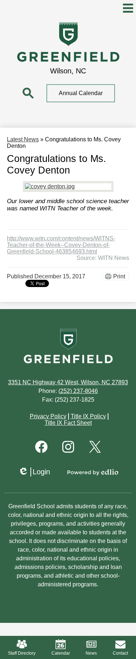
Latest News (23, 139)
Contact (120, 653)
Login (34, 472)
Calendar (60, 653)
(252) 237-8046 (78, 391)
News (91, 653)
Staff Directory (22, 653)
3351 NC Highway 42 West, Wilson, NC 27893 (68, 382)
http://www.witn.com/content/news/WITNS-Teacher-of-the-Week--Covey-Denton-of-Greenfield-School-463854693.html (61, 244)
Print (119, 276)
